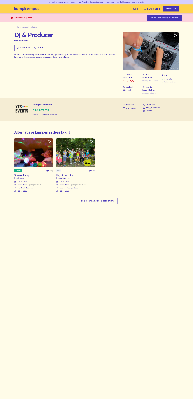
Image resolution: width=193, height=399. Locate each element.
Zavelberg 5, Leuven (149, 93)
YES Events (23, 41)
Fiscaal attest (168, 79)
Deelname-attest (170, 82)
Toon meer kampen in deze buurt (96, 201)
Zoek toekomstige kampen (165, 18)
